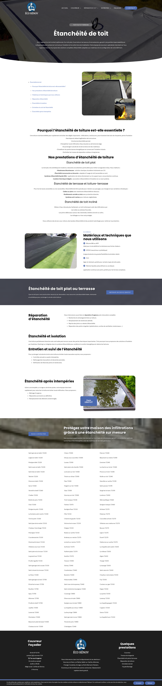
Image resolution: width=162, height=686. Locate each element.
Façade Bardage (127, 666)
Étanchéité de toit (35, 82)
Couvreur (75, 8)
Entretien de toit (127, 664)
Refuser (150, 683)
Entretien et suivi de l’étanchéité (42, 107)
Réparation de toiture (127, 661)
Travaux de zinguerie (127, 655)
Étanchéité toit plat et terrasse (127, 658)
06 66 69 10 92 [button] (34, 652)
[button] (80, 8)
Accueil (65, 8)
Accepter (138, 683)
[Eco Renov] (32, 8)
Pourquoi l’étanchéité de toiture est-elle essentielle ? (49, 86)
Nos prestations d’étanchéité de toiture (44, 90)
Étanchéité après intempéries (41, 111)
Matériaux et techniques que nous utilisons (46, 95)
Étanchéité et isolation (39, 103)
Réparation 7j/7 (90, 8)
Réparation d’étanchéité (40, 99)
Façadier (117, 8)
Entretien (105, 8)
